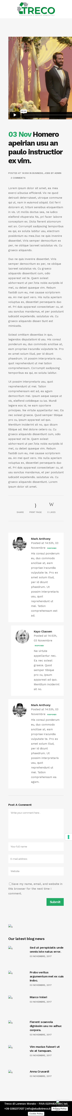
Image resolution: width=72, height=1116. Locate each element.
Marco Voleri (38, 997)
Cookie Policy (36, 1113)
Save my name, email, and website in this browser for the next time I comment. (35, 888)
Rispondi (51, 548)
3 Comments (18, 178)
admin (57, 173)
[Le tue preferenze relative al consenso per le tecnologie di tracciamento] (68, 836)
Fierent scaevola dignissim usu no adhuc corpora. (46, 1026)
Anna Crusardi (39, 1071)
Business (37, 173)
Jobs (47, 173)
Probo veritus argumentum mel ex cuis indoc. (47, 976)
